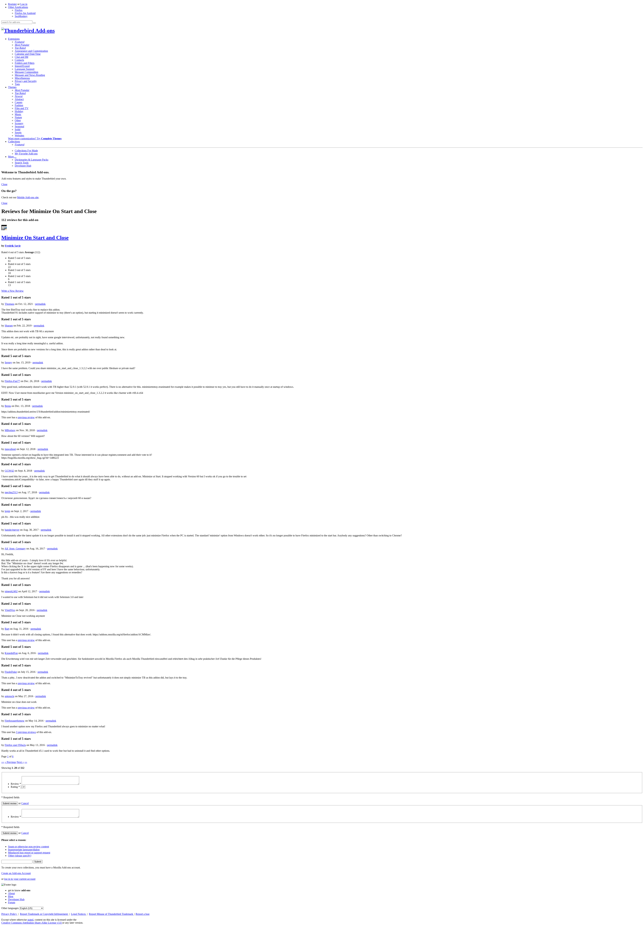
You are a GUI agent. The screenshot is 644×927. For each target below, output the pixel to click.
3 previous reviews (26, 732)
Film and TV (22, 108)
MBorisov (10, 430)
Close (4, 184)
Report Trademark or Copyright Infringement (44, 914)
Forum (11, 902)
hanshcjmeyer (12, 529)
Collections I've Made (26, 150)
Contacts (19, 60)
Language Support (24, 69)
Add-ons (44, 31)
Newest (18, 96)
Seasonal (19, 126)
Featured (19, 41)
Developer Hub (23, 165)
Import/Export (22, 66)
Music (18, 114)
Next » (20, 762)
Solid (17, 129)
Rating (15, 786)
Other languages (10, 908)
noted (30, 919)
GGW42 (9, 470)
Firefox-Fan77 (12, 381)
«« (2, 762)
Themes (12, 87)
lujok (7, 511)
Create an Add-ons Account (16, 873)
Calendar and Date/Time (28, 54)
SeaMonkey (21, 16)
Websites (19, 135)
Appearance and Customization (31, 50)
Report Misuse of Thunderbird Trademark (111, 914)
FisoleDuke (11, 671)
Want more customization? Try (35, 138)
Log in (23, 4)
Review (16, 783)
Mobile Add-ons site (28, 197)
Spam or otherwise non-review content (28, 846)
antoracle (9, 696)
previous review (26, 417)
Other (18, 120)
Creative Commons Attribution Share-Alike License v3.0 (31, 922)
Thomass (9, 304)
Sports (18, 132)
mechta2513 (11, 492)
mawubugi (10, 449)
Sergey (8, 362)
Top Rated (20, 47)
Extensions (14, 38)
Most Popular (22, 44)
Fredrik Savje (13, 245)
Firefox (18, 10)
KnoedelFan (11, 653)
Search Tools (22, 162)
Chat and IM (21, 57)
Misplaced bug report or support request (29, 852)
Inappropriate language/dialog (24, 849)
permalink (40, 304)
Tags (17, 84)
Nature (18, 117)
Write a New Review (12, 290)
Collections (14, 141)
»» (25, 762)
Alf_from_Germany (15, 548)
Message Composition (26, 72)
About (11, 893)
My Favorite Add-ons (26, 153)
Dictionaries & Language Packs (31, 159)
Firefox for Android (25, 13)
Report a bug (142, 914)
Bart (7, 628)
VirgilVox (10, 610)
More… (12, 156)
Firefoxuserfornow (14, 720)
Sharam (9, 325)
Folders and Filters (24, 63)
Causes (18, 102)
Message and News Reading (30, 75)
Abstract (19, 99)
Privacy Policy (9, 914)
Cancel (25, 803)
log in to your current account (19, 879)
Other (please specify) (19, 855)
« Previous (10, 762)
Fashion (19, 105)
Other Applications (18, 7)
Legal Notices (78, 914)
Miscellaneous (22, 78)
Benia (8, 406)
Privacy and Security (26, 81)
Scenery (19, 123)
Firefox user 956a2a (15, 745)
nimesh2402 (11, 591)
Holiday (19, 111)
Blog (10, 896)
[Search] (34, 22)
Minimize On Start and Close (35, 238)
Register (12, 4)
